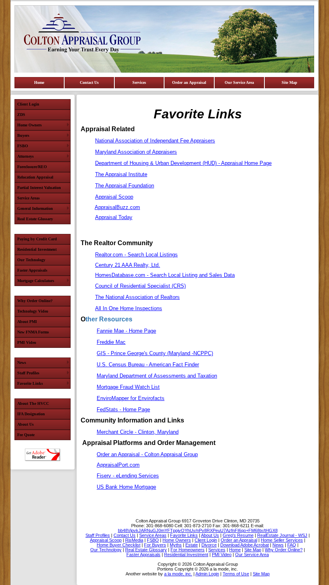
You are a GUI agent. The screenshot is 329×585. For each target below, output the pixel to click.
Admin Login (207, 573)
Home (39, 82)
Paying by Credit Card (37, 239)
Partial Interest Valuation (39, 187)
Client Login (28, 104)
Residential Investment (37, 249)
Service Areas (28, 198)
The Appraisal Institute (121, 174)
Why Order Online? (35, 301)
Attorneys (25, 156)
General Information (35, 208)
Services (139, 82)
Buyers (23, 135)
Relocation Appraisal (35, 177)
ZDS (21, 114)
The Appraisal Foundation (124, 186)
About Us (25, 424)
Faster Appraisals (32, 270)
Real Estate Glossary (35, 219)
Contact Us (89, 82)
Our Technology (31, 260)
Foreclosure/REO (32, 167)
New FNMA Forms (33, 332)
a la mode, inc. (178, 573)
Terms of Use (236, 573)
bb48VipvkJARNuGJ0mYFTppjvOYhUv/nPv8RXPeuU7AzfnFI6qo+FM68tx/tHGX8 (198, 530)
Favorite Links (30, 383)
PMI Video (26, 342)
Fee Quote (26, 435)
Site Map (289, 82)
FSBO (22, 146)
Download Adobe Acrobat (42, 455)
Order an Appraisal (189, 82)
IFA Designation (31, 414)
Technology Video (32, 311)
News (21, 362)
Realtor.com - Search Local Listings (136, 255)
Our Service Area (239, 82)
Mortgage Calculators (35, 280)
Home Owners (29, 125)
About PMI (27, 321)
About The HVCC (33, 403)
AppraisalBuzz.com (117, 207)
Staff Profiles (28, 373)
